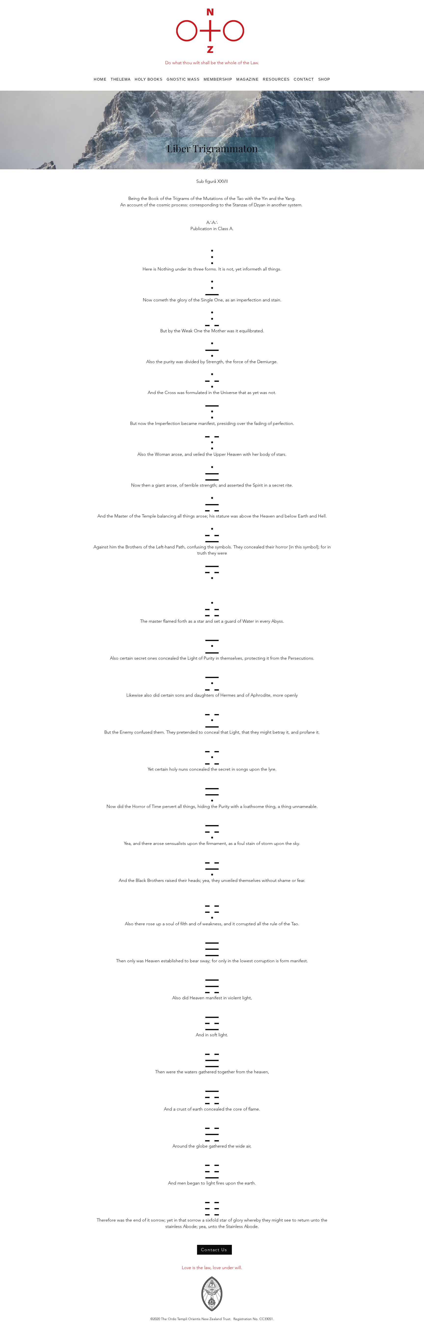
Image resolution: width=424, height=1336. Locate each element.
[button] (149, 79)
